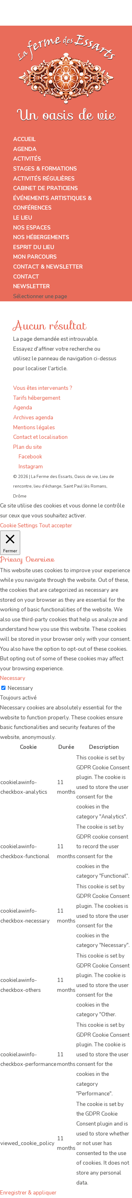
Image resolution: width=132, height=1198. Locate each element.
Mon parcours (35, 257)
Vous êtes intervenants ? (42, 388)
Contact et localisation (40, 437)
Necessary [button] (12, 678)
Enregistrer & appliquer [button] (28, 1192)
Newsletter (31, 286)
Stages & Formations (45, 168)
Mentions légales (34, 427)
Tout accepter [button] (55, 525)
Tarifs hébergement (36, 398)
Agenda (25, 149)
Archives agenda (33, 417)
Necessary (20, 688)
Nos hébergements (41, 237)
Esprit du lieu (33, 247)
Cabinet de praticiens (45, 188)
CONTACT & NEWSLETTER (48, 267)
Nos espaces (32, 227)
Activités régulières (44, 178)
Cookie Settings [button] (18, 525)
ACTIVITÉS (27, 159)
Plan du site (27, 447)
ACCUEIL (24, 139)
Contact (26, 277)
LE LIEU (22, 218)
